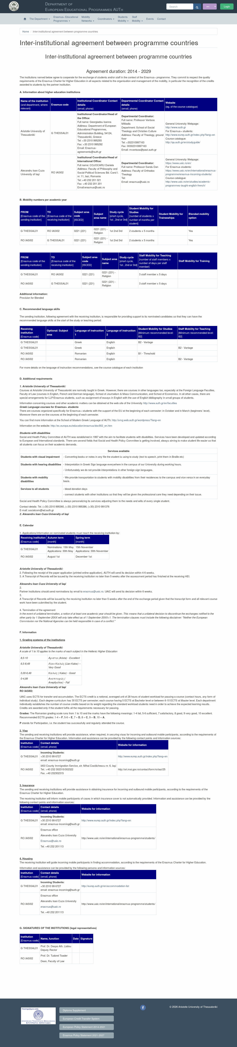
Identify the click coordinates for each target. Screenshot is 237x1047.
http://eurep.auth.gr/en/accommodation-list (105, 886)
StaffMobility (136, 18)
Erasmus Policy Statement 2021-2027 (83, 1035)
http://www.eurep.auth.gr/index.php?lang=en (190, 134)
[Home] (24, 19)
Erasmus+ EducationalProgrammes (65, 18)
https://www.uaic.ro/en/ (178, 163)
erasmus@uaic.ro (93, 591)
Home (25, 31)
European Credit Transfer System (81, 1018)
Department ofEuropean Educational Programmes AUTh (84, 6)
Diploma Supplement (74, 1010)
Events (150, 18)
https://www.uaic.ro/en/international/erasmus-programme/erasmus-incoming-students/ (191, 172)
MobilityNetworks (87, 18)
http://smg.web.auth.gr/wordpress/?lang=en (136, 420)
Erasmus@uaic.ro (51, 841)
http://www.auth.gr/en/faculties (160, 403)
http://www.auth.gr (176, 127)
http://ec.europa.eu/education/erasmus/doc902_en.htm (81, 425)
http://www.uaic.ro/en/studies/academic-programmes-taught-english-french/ (188, 183)
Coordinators (105, 18)
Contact (161, 18)
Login (227, 6)
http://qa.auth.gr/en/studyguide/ (183, 142)
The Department (38, 18)
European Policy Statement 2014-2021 (84, 1027)
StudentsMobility (123, 18)
